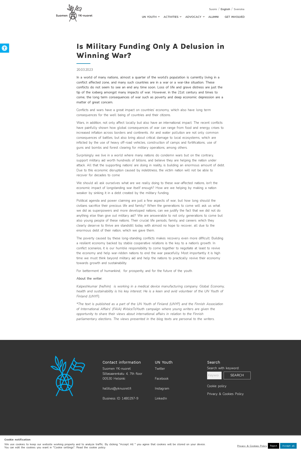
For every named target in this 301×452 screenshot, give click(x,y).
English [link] (225, 9)
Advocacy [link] (193, 17)
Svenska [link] (239, 9)
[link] (4, 48)
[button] (157, 17)
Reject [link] (273, 445)
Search (237, 375)
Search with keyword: (223, 368)
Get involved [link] (235, 17)
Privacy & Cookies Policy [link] (225, 394)
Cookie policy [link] (216, 386)
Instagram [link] (162, 388)
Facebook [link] (162, 378)
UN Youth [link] (149, 17)
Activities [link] (171, 17)
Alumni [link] (213, 17)
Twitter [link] (160, 368)
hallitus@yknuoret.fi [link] (117, 388)
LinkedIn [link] (161, 398)
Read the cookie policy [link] (90, 447)
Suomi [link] (213, 9)
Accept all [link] (288, 445)
